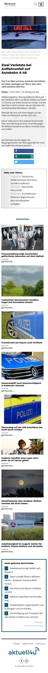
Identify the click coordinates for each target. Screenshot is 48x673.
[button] (24, 151)
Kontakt (16, 643)
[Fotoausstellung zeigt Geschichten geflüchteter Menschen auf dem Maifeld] (22, 237)
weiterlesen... (7, 261)
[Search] (35, 5)
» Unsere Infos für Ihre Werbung (33, 626)
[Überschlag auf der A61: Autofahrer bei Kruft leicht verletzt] (22, 409)
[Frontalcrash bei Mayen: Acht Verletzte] (22, 325)
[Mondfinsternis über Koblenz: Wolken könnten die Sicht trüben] (22, 483)
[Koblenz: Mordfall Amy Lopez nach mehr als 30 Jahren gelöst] (22, 446)
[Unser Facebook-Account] (21, 661)
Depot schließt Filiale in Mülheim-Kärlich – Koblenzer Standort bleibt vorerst (22, 580)
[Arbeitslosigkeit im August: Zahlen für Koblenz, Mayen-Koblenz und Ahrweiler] (22, 526)
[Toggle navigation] (41, 4)
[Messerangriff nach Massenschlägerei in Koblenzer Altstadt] (22, 365)
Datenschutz (27, 643)
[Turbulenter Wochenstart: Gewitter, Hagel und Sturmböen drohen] (22, 280)
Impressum (40, 643)
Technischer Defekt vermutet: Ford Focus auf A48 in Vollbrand (24, 180)
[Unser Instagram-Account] (26, 661)
